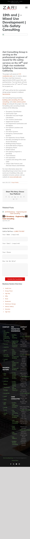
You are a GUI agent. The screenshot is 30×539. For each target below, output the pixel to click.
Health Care (8, 288)
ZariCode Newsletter (5, 355)
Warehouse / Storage (10, 304)
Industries (5, 347)
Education (7, 309)
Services (5, 344)
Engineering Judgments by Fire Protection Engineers (14, 343)
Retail (6, 298)
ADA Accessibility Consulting (14, 422)
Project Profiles (15, 182)
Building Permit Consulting (14, 443)
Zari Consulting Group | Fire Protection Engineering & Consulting (5, 335)
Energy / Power (9, 291)
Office (6, 296)
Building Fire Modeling (14, 336)
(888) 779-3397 (14, 1)
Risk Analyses (14, 433)
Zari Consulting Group (8, 458)
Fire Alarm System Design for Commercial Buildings (14, 354)
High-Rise (7, 293)
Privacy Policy (15, 460)
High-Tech (7, 311)
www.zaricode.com (16, 177)
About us (5, 351)
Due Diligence (14, 437)
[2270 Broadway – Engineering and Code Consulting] (15, 212)
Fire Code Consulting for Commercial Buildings (14, 414)
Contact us (5, 360)
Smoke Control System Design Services (14, 375)
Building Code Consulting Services (14, 405)
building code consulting (10, 100)
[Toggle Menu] (26, 7)
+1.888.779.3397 (18, 231)
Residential (8, 301)
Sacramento (6, 94)
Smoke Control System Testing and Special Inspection (14, 386)
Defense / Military (9, 306)
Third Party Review (14, 428)
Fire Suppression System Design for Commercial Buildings (14, 365)
